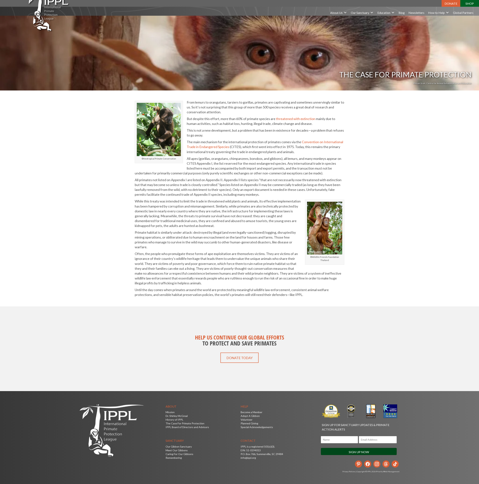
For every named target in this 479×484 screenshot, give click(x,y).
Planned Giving (249, 423)
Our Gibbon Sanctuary (179, 446)
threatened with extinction (295, 119)
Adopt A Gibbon (250, 415)
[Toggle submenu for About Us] (345, 12)
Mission (170, 412)
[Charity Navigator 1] (390, 411)
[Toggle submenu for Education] (393, 12)
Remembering (174, 457)
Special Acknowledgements (257, 427)
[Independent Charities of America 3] (350, 411)
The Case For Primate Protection (185, 423)
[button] (451, 3)
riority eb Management (387, 471)
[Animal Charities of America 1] (370, 411)
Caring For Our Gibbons (179, 454)
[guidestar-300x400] (331, 411)
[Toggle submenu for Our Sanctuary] (372, 12)
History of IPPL (174, 419)
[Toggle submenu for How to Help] (447, 12)
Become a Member (251, 412)
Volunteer (246, 419)
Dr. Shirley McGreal (177, 415)
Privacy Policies (348, 471)
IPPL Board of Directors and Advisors (187, 427)
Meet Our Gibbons (177, 450)
